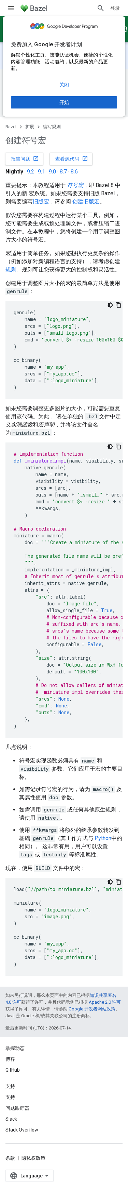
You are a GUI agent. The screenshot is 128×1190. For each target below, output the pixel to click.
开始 (64, 102)
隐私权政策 (33, 1158)
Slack (11, 1119)
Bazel (10, 126)
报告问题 (25, 158)
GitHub (12, 1070)
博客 (10, 1059)
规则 (10, 269)
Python (103, 838)
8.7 (63, 171)
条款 (10, 1158)
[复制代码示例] (118, 305)
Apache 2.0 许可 (105, 1002)
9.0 (52, 171)
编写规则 (52, 126)
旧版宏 (41, 201)
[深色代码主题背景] (110, 305)
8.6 (74, 171)
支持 (10, 1097)
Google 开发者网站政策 (92, 1008)
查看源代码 (71, 158)
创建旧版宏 (86, 201)
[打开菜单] (11, 8)
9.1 (41, 171)
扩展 (29, 126)
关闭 (64, 84)
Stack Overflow (21, 1130)
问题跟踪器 (17, 1108)
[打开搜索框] (101, 8)
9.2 (30, 171)
